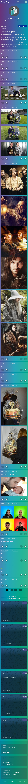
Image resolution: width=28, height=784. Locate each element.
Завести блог (6, 760)
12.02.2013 (4, 72)
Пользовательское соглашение (10, 772)
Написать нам (6, 752)
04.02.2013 (4, 385)
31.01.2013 (4, 550)
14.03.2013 (4, 61)
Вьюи (11, 781)
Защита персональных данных (10, 774)
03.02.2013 (4, 538)
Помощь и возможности (9, 750)
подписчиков (9, 21)
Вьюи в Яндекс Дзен (7, 764)
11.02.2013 (4, 163)
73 (20, 590)
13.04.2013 (4, 50)
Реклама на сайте (7, 777)
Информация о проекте (8, 747)
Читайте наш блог (7, 762)
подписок (19, 21)
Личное (15, 50)
